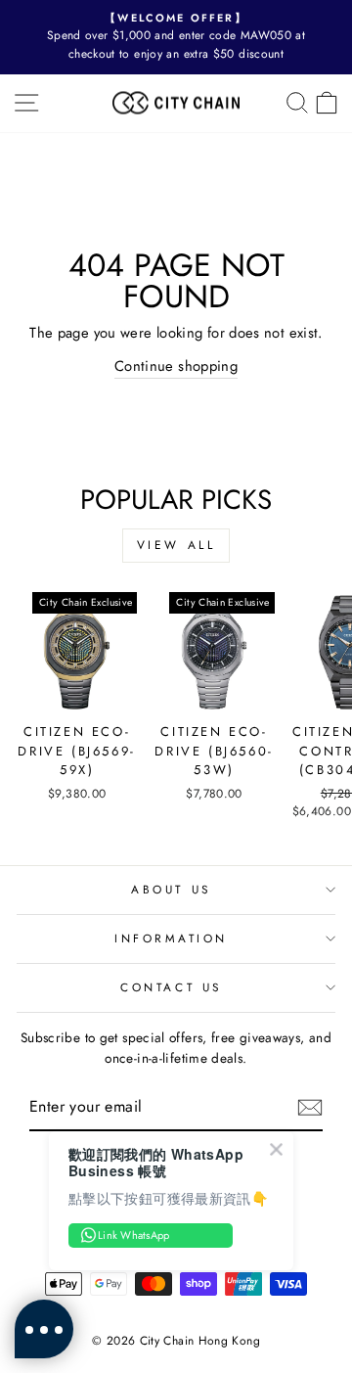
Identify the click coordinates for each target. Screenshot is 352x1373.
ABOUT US (170, 889)
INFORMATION (171, 938)
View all (176, 545)
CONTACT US (170, 987)
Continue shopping (176, 366)
